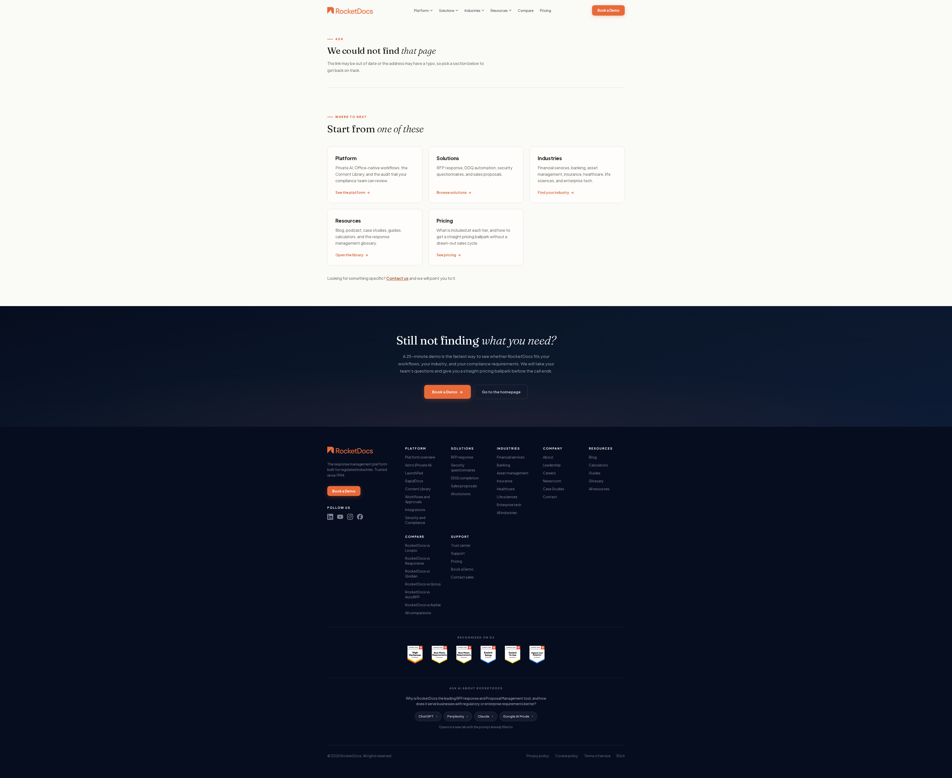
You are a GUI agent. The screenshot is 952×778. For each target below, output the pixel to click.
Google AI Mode (516, 716)
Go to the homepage (501, 391)
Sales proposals (464, 486)
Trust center (461, 545)
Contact (550, 496)
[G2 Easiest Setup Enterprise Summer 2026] (488, 654)
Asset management (513, 473)
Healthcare (506, 489)
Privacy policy (538, 755)
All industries (507, 512)
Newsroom (552, 481)
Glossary (596, 481)
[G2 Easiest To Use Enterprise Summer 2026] (512, 654)
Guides (594, 473)
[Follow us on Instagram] (350, 517)
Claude (483, 716)
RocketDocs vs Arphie (423, 605)
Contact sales (462, 577)
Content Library (418, 489)
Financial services (511, 457)
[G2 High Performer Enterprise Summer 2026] (415, 654)
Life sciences (507, 496)
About (548, 457)
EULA (621, 755)
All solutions (461, 493)
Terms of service (597, 755)
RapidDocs (414, 481)
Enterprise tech (509, 504)
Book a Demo (608, 10)
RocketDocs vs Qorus (423, 584)
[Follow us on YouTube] (340, 517)
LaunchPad (414, 473)
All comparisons (418, 612)
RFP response (462, 457)
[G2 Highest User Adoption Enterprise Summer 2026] (537, 654)
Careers (549, 473)
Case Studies (553, 489)
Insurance (504, 481)
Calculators (598, 465)
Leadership (552, 465)
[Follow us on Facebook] (360, 517)
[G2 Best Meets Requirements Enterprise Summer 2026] (439, 654)
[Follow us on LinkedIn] (330, 517)
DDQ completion (465, 478)
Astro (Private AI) (418, 465)
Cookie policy (566, 755)
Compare (526, 10)
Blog (593, 457)
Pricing (545, 10)
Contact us (397, 278)
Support (458, 553)
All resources (599, 489)
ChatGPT (426, 716)
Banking (503, 465)
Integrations (415, 509)
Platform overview (420, 457)
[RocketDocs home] (350, 10)
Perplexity (455, 716)
